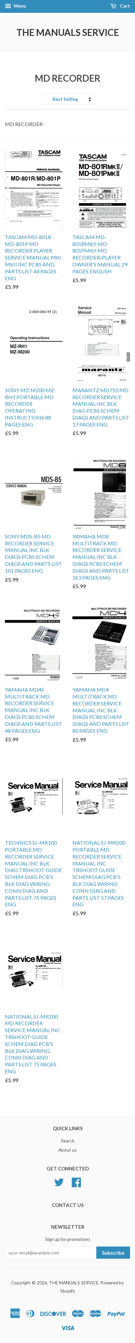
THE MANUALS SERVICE (67, 32)
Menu (19, 6)
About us (67, 1150)
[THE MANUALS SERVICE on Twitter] (59, 1181)
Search (67, 1140)
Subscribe (113, 1253)
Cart (124, 6)
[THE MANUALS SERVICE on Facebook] (76, 1181)
